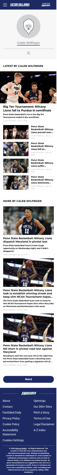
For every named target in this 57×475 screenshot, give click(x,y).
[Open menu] (5, 5)
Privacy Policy (11, 418)
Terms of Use (42, 418)
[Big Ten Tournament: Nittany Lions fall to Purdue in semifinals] (28, 96)
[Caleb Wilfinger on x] (28, 53)
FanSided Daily (12, 412)
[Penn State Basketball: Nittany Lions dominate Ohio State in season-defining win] (28, 182)
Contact (8, 406)
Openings (39, 400)
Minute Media (21, 448)
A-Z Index (40, 430)
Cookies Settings (13, 440)
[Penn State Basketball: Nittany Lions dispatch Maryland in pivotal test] (28, 231)
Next (28, 379)
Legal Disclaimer (44, 424)
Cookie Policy (11, 424)
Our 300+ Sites (43, 406)
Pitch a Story (41, 412)
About (6, 400)
